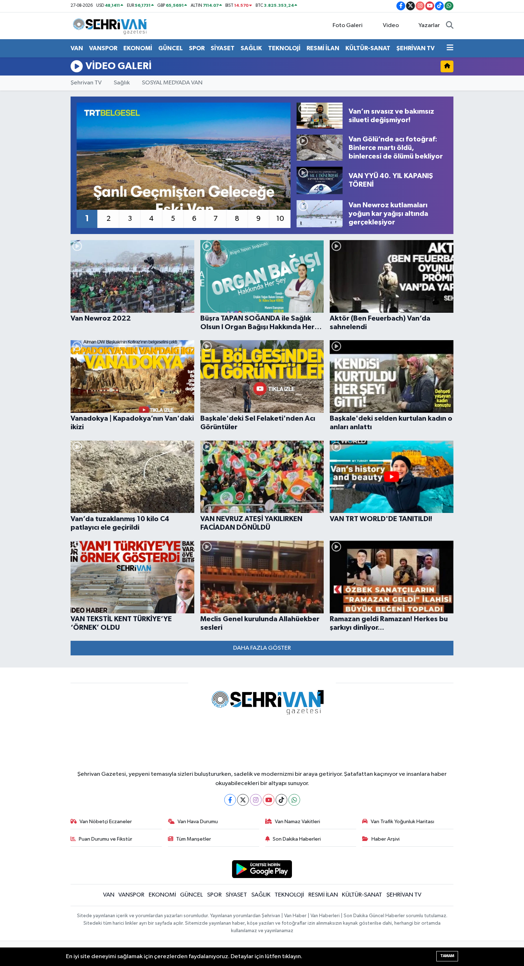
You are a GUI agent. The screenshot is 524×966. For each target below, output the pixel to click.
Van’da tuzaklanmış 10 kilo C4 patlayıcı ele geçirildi (120, 523)
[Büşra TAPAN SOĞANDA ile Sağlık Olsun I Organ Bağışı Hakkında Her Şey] (262, 276)
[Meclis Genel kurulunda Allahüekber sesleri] (262, 577)
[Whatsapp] (294, 800)
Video (391, 25)
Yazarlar (429, 25)
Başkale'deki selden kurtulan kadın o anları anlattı (391, 423)
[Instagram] (256, 800)
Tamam (447, 956)
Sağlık (122, 83)
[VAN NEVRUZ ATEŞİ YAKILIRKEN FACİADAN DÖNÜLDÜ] (262, 477)
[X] (243, 800)
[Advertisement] (37, 219)
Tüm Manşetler (193, 839)
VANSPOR (103, 48)
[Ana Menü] (450, 48)
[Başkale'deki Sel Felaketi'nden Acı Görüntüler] (262, 376)
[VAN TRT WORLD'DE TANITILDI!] (391, 477)
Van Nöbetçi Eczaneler (105, 821)
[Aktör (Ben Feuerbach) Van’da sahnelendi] (391, 276)
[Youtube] (268, 800)
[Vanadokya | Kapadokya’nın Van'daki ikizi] (132, 376)
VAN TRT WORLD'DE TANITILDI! (381, 519)
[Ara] (449, 25)
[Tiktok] (281, 800)
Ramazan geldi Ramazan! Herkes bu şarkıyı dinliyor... (389, 623)
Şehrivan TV (86, 83)
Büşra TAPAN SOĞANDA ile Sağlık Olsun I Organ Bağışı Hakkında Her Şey (257, 323)
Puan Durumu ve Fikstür (105, 839)
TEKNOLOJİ (284, 48)
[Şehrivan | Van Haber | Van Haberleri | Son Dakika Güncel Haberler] (112, 25)
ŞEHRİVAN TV (415, 48)
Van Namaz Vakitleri (297, 821)
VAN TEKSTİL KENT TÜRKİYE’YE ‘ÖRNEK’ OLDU (121, 623)
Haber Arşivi (385, 839)
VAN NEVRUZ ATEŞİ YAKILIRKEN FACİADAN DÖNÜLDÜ (251, 523)
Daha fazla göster (262, 648)
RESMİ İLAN (323, 48)
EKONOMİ (137, 48)
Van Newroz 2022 (101, 318)
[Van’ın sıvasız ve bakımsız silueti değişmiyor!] (320, 116)
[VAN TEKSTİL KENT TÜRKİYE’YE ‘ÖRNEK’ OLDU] (132, 577)
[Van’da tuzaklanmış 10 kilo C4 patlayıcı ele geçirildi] (132, 477)
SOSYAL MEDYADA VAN (172, 83)
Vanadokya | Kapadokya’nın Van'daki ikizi (132, 423)
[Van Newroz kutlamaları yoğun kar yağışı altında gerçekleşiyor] (320, 213)
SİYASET (223, 48)
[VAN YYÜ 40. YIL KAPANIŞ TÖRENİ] (320, 180)
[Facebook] (230, 800)
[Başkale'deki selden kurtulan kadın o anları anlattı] (391, 376)
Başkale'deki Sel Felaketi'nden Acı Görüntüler (257, 423)
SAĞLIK (251, 48)
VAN (77, 48)
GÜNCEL (170, 48)
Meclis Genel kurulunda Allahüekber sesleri (259, 623)
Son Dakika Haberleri (297, 839)
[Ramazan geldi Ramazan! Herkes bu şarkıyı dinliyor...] (391, 577)
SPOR (197, 48)
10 (280, 218)
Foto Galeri (348, 25)
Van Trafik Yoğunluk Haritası (402, 821)
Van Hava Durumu (198, 821)
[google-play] (262, 869)
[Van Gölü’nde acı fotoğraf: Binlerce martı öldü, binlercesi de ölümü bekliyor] (320, 148)
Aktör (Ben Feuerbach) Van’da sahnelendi (380, 323)
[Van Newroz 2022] (132, 276)
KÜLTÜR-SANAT (367, 48)
